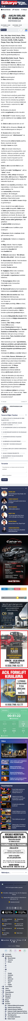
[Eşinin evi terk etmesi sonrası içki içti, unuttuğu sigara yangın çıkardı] (5, 778)
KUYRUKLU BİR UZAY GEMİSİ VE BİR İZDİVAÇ (15, 448)
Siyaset (10, 981)
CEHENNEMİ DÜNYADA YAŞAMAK (12, 436)
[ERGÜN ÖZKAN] (4, 522)
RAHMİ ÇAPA (12, 491)
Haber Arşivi (19, 933)
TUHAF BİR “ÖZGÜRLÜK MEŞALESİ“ (12, 444)
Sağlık (10, 984)
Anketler (8, 998)
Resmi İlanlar (7, 9)
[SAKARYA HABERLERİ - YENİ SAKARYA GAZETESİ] (14, 3)
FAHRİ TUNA (12, 513)
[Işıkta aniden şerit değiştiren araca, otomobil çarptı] (5, 761)
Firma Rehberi (9, 992)
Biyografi (8, 996)
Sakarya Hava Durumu (19, 920)
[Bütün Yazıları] (26, 415)
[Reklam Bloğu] (14, 560)
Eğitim (10, 977)
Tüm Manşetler (20, 928)
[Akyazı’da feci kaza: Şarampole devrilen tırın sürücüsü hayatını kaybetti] (5, 767)
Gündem (10, 975)
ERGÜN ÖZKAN (12, 521)
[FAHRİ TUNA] (4, 515)
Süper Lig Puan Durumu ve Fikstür (17, 1013)
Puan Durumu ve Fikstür (7, 929)
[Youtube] (15, 908)
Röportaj (8, 994)
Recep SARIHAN (13, 507)
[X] (10, 908)
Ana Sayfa (8, 954)
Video (7, 988)
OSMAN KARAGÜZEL (14, 528)
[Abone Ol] (26, 30)
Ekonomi (10, 979)
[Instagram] (12, 908)
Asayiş (10, 973)
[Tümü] (26, 488)
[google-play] (20, 912)
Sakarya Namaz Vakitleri (7, 924)
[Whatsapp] (18, 908)
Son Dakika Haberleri (5, 933)
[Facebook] (7, 908)
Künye (25, 9)
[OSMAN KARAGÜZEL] (4, 529)
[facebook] (6, 950)
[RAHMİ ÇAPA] (4, 493)
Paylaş (4, 29)
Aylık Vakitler (5, 735)
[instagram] (15, 950)
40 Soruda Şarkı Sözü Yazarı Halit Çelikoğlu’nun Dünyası (16, 516)
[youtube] (20, 950)
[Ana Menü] (4, 6)
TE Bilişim (18, 946)
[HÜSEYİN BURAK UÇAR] (3, 16)
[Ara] (2, 6)
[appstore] (7, 912)
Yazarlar (16, 9)
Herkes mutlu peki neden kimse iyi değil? (17, 501)
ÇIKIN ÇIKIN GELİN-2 (14, 509)
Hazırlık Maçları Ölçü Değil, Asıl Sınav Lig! (17, 494)
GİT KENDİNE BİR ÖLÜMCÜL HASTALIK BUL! (14, 427)
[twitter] (10, 950)
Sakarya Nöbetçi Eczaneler (7, 920)
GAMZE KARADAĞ (13, 499)
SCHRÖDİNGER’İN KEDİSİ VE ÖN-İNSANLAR (14, 432)
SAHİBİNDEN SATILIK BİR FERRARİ (12, 441)
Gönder (4, 479)
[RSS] (20, 908)
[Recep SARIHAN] (4, 508)
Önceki (4, 401)
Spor (9, 982)
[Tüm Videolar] (26, 741)
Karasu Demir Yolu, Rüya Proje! (17, 523)
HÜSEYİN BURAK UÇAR (14, 21)
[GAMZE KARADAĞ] (4, 500)
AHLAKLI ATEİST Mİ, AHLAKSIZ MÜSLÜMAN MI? (17, 530)
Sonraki (23, 401)
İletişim (7, 1001)
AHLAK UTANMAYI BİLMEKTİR (11, 453)
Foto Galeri (8, 986)
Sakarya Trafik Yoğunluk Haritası (19, 924)
